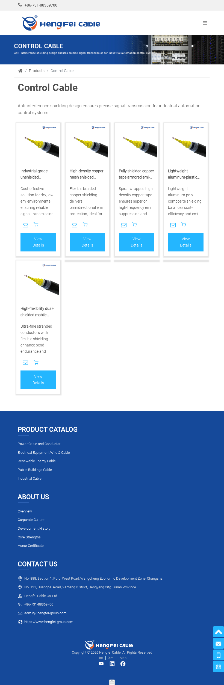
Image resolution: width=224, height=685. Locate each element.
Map (123, 658)
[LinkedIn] (112, 663)
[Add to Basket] (36, 225)
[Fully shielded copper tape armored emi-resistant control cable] (136, 144)
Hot (100, 658)
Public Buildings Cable (35, 470)
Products (37, 71)
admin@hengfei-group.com (45, 613)
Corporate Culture (31, 520)
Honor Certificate (31, 546)
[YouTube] (101, 663)
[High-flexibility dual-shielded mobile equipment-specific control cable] (38, 282)
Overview (25, 511)
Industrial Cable (30, 478)
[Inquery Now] (25, 225)
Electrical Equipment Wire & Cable (44, 452)
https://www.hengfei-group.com (48, 622)
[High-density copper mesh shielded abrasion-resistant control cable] (87, 144)
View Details (38, 242)
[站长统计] (112, 682)
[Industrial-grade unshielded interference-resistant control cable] (38, 144)
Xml (111, 658)
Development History (34, 528)
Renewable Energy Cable (37, 461)
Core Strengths (29, 537)
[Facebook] (123, 663)
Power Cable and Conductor (39, 444)
